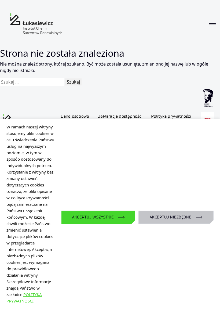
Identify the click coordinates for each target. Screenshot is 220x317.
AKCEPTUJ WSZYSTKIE (93, 217)
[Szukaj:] (32, 82)
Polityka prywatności (171, 116)
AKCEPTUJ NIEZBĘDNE (171, 217)
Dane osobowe (75, 116)
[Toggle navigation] (212, 24)
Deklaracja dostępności (119, 116)
